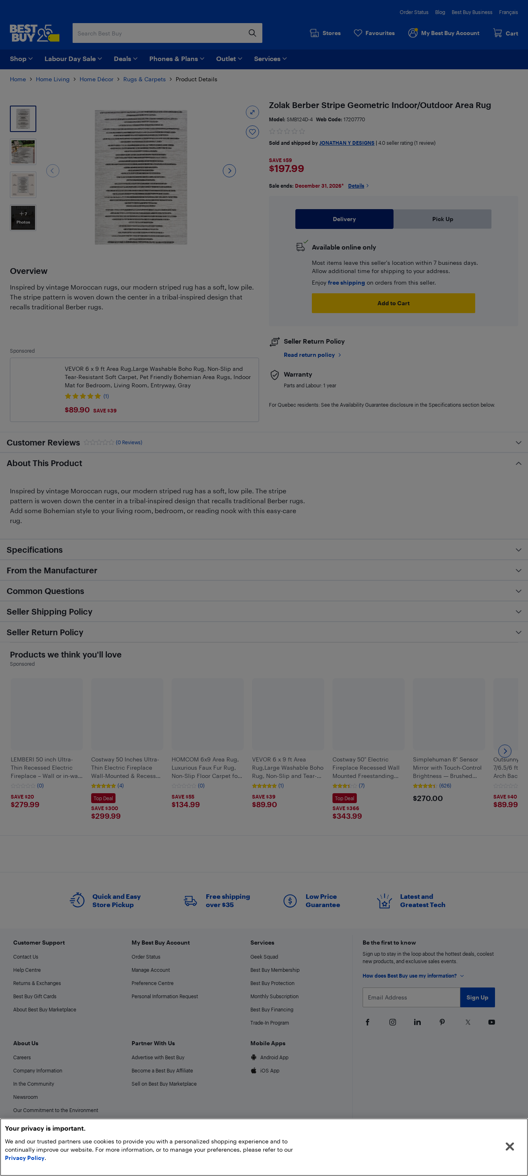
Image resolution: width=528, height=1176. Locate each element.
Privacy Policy (25, 1157)
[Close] (510, 1147)
